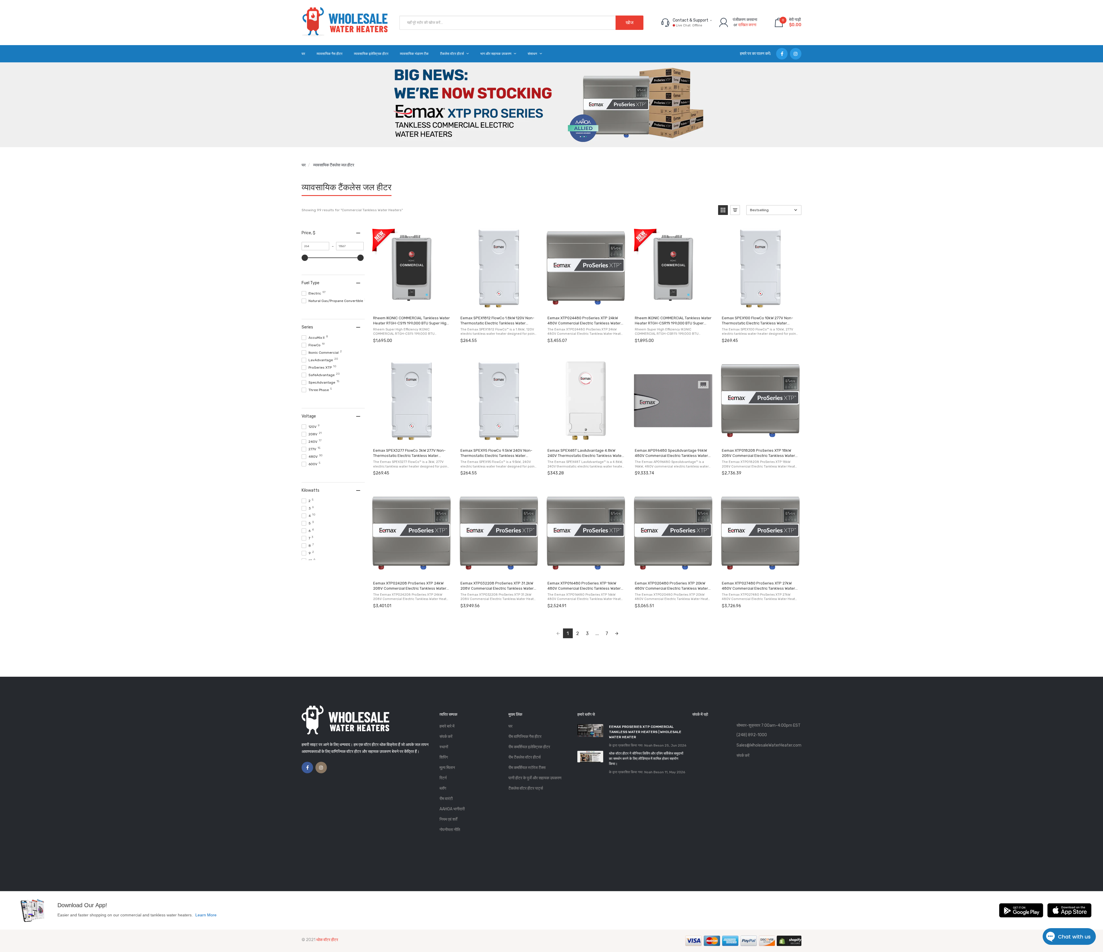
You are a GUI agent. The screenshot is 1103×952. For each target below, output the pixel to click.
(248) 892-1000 (751, 734)
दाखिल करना (747, 24)
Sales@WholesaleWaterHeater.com (768, 745)
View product (411, 305)
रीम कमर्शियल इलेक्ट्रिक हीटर (529, 747)
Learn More (206, 915)
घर (304, 165)
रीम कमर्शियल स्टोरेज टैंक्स (526, 767)
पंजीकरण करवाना (745, 19)
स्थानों (443, 747)
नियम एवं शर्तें (448, 819)
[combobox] (521, 23)
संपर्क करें (445, 736)
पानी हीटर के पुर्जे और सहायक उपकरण (535, 778)
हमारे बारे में (446, 726)
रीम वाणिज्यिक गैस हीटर (524, 736)
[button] (723, 210)
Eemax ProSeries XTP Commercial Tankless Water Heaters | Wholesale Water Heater (645, 732)
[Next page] (617, 633)
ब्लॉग (442, 788)
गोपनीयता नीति (449, 829)
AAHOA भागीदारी (452, 809)
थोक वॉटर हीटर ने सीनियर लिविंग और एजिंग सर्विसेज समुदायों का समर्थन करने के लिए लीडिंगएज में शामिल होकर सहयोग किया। (646, 758)
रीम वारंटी (446, 798)
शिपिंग (443, 757)
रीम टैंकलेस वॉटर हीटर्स (524, 757)
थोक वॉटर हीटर (327, 939)
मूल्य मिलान (447, 767)
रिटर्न (443, 778)
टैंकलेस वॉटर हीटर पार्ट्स (525, 788)
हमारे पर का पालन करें (755, 53)
